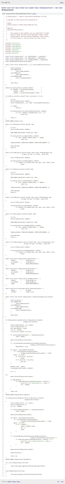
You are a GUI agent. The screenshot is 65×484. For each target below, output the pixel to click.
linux (17, 8)
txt (58, 481)
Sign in (61, 2)
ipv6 (60, 8)
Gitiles (9, 481)
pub (8, 8)
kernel (4, 8)
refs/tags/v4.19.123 (46, 8)
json (62, 481)
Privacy (14, 481)
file (34, 13)
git (27, 8)
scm (12, 8)
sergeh (31, 8)
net (56, 8)
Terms (18, 481)
